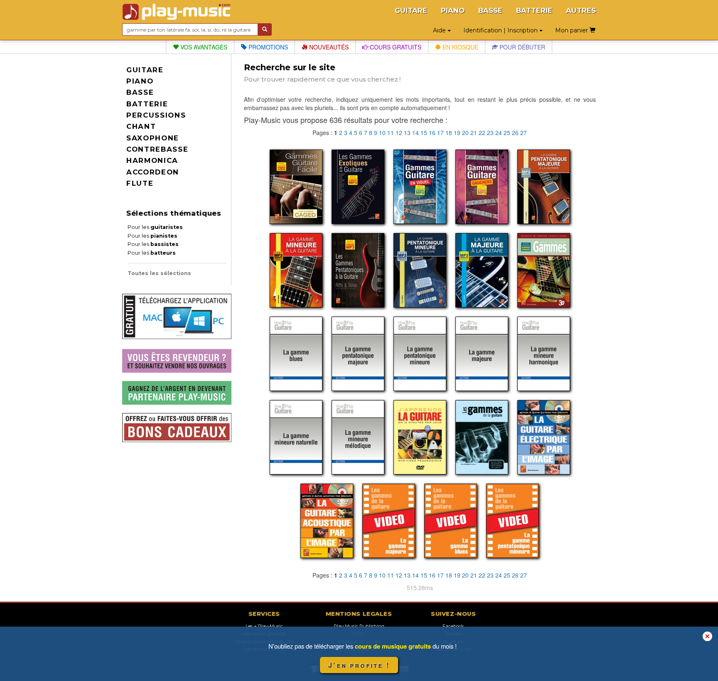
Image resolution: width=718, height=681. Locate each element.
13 (407, 132)
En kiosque (459, 47)
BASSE (490, 10)
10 (382, 132)
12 (399, 132)
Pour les (155, 227)
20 (465, 132)
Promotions (267, 47)
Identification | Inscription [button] (501, 30)
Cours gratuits (394, 47)
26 (515, 132)
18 (448, 132)
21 (473, 132)
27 (523, 132)
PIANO (453, 10)
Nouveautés (328, 47)
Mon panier (572, 30)
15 (423, 132)
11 (390, 132)
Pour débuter (521, 47)
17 (440, 132)
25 (507, 132)
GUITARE (411, 10)
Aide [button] (440, 30)
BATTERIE (534, 10)
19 (457, 132)
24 (498, 132)
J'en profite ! (359, 665)
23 (490, 132)
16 (432, 132)
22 (482, 132)
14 (415, 132)
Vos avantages (203, 47)
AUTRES (581, 10)
